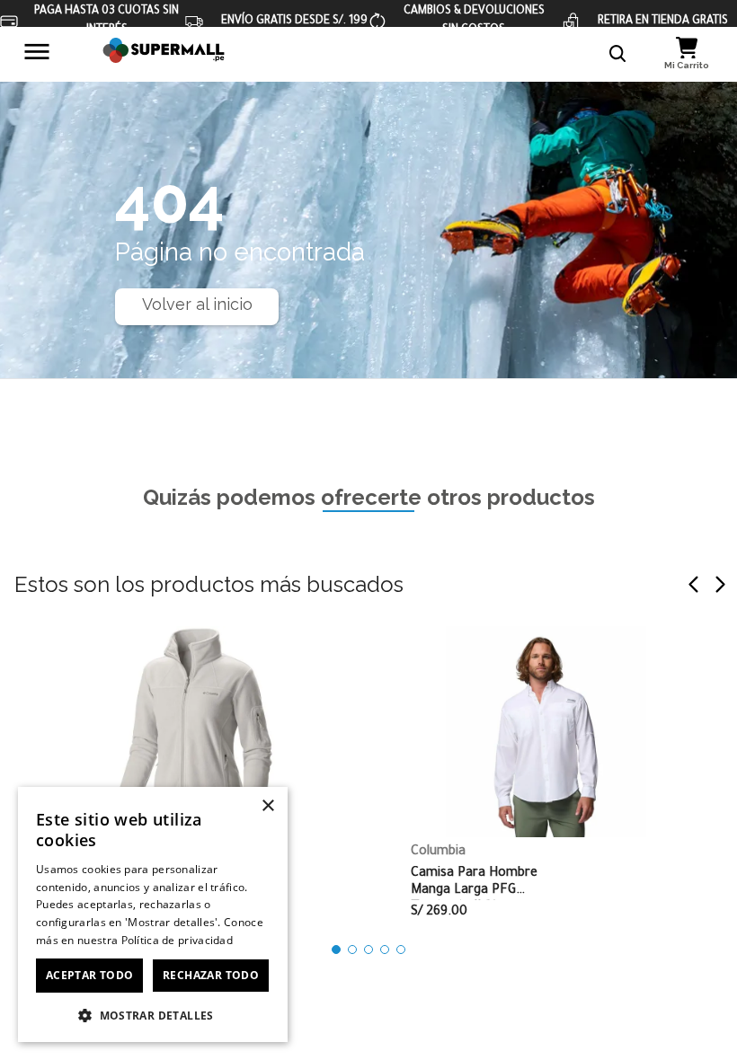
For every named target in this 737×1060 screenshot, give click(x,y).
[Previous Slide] (693, 584)
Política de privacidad (177, 940)
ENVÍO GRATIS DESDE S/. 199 (294, 21)
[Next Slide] (719, 584)
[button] (618, 54)
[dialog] (153, 914)
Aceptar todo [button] (90, 975)
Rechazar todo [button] (211, 975)
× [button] (267, 806)
